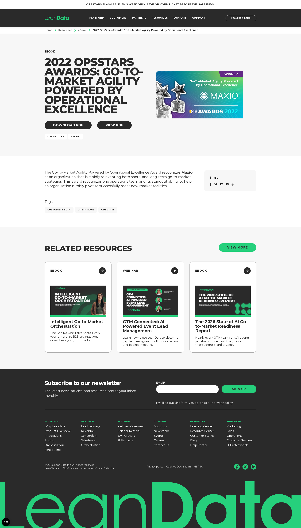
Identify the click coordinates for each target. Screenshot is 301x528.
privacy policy (223, 403)
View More (237, 247)
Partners (124, 421)
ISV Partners (126, 435)
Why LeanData (55, 426)
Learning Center (201, 426)
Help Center (198, 445)
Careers (159, 440)
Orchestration (54, 445)
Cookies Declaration (178, 466)
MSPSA (198, 466)
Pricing (49, 440)
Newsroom (161, 431)
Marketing (234, 426)
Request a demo (241, 18)
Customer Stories (202, 435)
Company (160, 421)
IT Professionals (237, 445)
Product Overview (57, 431)
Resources (197, 421)
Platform (52, 421)
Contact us (161, 445)
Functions (234, 421)
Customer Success (239, 440)
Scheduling (53, 449)
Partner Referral (128, 431)
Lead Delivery (90, 426)
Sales (230, 431)
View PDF (114, 125)
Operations (234, 435)
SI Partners (125, 440)
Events (158, 435)
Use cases (87, 421)
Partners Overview (130, 426)
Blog (193, 440)
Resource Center (202, 431)
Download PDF (68, 125)
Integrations (53, 435)
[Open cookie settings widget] (6, 522)
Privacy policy (154, 466)
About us (160, 426)
